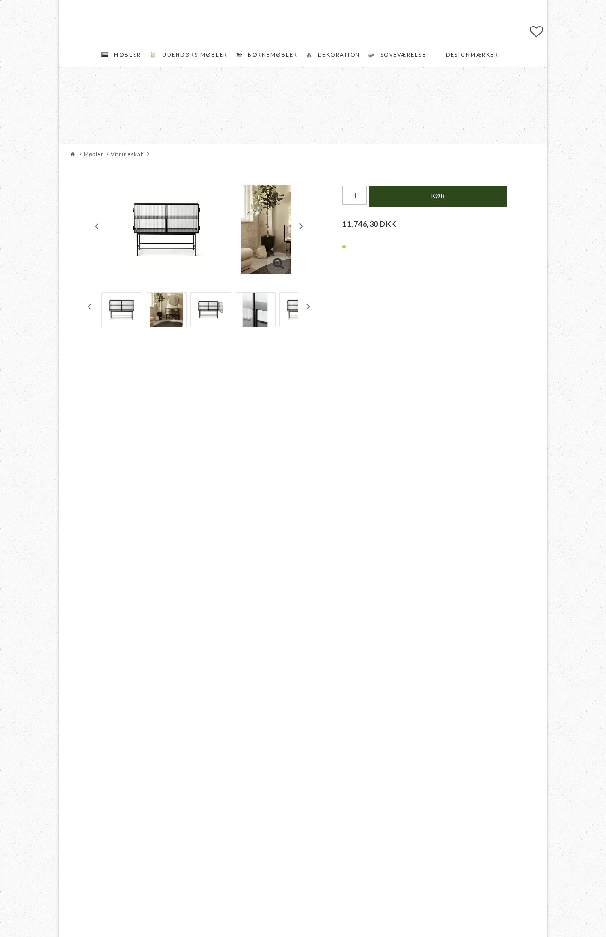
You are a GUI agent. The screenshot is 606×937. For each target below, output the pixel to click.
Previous (96, 226)
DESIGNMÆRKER (472, 55)
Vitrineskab (127, 154)
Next (301, 226)
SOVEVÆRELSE (403, 55)
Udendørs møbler (195, 55)
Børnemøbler (273, 55)
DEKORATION (339, 55)
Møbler (127, 55)
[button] (537, 31)
